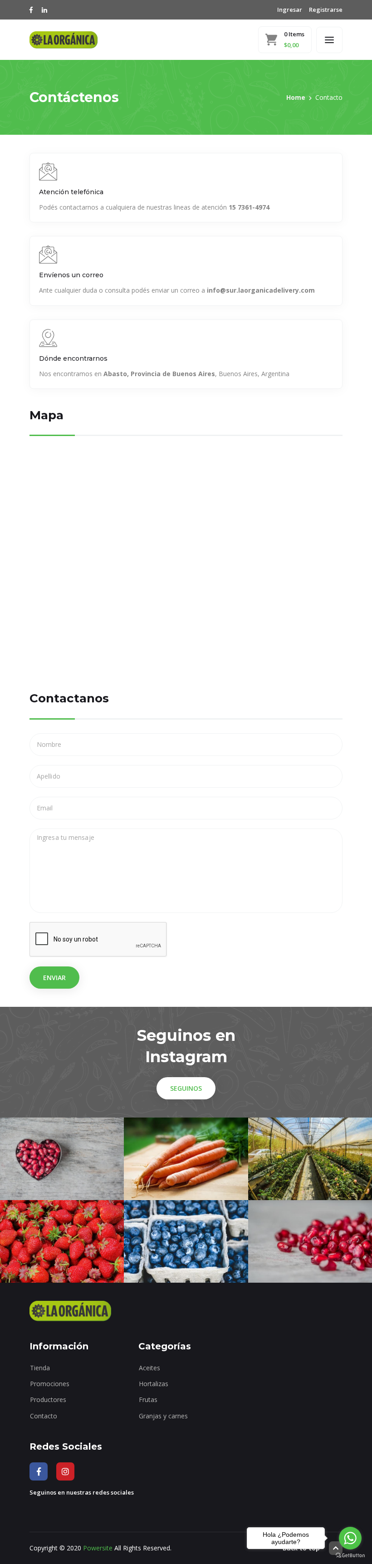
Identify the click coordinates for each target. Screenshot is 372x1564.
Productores (48, 1399)
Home (295, 97)
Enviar (54, 977)
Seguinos (186, 1088)
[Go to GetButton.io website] (350, 1555)
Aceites (149, 1367)
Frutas (148, 1399)
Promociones (49, 1383)
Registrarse (326, 9)
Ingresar (289, 9)
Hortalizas (153, 1383)
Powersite (98, 1548)
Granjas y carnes (163, 1416)
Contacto (43, 1416)
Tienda (40, 1367)
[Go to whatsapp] (350, 1538)
